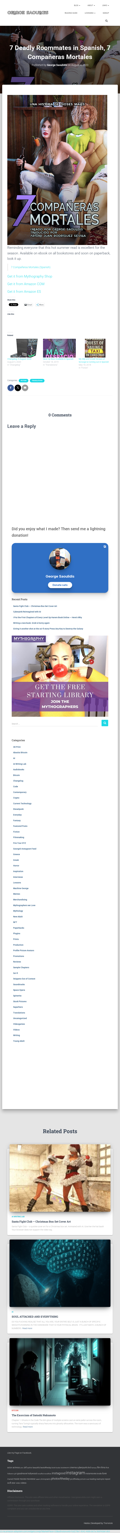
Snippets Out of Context (24, 979)
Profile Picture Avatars (23, 950)
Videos (16, 1030)
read (87, 1479)
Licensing (89, 13)
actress (16, 1467)
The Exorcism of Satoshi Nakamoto (34, 1415)
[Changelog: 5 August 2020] (23, 348)
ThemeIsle (108, 1523)
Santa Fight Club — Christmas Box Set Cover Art (35, 606)
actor (9, 1467)
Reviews (17, 962)
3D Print (17, 747)
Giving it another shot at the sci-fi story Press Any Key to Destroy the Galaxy (48, 629)
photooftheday (60, 1478)
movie (16, 1479)
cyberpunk (82, 1467)
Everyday (17, 815)
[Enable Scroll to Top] (114, 1527)
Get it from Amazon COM (25, 284)
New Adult (18, 916)
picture (83, 1479)
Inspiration (18, 871)
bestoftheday (45, 1467)
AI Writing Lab (19, 764)
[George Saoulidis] (28, 13)
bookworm (65, 1468)
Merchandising (20, 899)
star (13, 1483)
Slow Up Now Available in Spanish (58, 359)
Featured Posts (20, 826)
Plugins (16, 933)
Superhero (18, 1007)
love (104, 1473)
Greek (16, 860)
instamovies (90, 1473)
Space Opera (19, 990)
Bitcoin (16, 775)
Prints (16, 939)
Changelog (18, 781)
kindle (99, 1473)
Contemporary (19, 792)
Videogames (19, 1024)
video (18, 1483)
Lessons (17, 882)
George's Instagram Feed (24, 849)
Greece (16, 854)
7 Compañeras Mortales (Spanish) (30, 267)
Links (105, 5)
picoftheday (75, 1479)
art (25, 1467)
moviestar (31, 1479)
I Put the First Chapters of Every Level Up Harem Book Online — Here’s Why (47, 617)
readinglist (100, 1479)
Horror (16, 865)
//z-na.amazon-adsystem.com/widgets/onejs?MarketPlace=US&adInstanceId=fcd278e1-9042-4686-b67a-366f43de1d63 (55, 1531)
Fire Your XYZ (19, 843)
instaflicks (47, 1474)
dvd (89, 1467)
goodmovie (22, 1473)
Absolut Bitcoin (20, 752)
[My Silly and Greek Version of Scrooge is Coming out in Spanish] (95, 348)
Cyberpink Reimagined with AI (27, 612)
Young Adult (19, 1041)
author (29, 1468)
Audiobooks (18, 769)
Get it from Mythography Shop (29, 276)
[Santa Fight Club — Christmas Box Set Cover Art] (60, 1178)
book (54, 1468)
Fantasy (17, 820)
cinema (73, 1467)
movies (23, 1479)
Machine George (21, 888)
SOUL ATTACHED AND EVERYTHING (35, 1316)
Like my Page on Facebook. (19, 1453)
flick (107, 1468)
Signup (106, 13)
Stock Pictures (19, 1001)
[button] (79, 5)
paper (38, 1479)
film (99, 1467)
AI (14, 758)
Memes (16, 894)
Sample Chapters (21, 967)
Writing (16, 1035)
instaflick (40, 1474)
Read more (27, 1328)
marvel (10, 1479)
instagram (75, 1472)
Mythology (18, 911)
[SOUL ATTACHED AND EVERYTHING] (60, 1273)
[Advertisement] (60, 1075)
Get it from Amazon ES (24, 292)
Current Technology (22, 803)
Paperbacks (18, 928)
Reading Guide (71, 13)
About (91, 5)
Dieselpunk (18, 809)
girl (15, 1474)
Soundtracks (19, 984)
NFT (15, 922)
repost (107, 1479)
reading (93, 1479)
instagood (59, 1473)
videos (23, 1483)
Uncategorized (20, 1018)
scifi (9, 1483)
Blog (76, 5)
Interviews (18, 877)
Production (18, 945)
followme (10, 1474)
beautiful (36, 1467)
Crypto (16, 798)
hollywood (32, 1473)
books (58, 1468)
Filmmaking (18, 837)
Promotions (18, 956)
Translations (37, 380)
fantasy (94, 1468)
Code (15, 786)
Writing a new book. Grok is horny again (31, 623)
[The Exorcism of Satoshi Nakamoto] (60, 1371)
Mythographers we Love (24, 905)
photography (46, 1479)
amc (22, 1468)
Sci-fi (15, 973)
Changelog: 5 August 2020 (19, 359)
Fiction (23, 380)
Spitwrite (17, 996)
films (103, 1467)
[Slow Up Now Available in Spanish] (59, 348)
